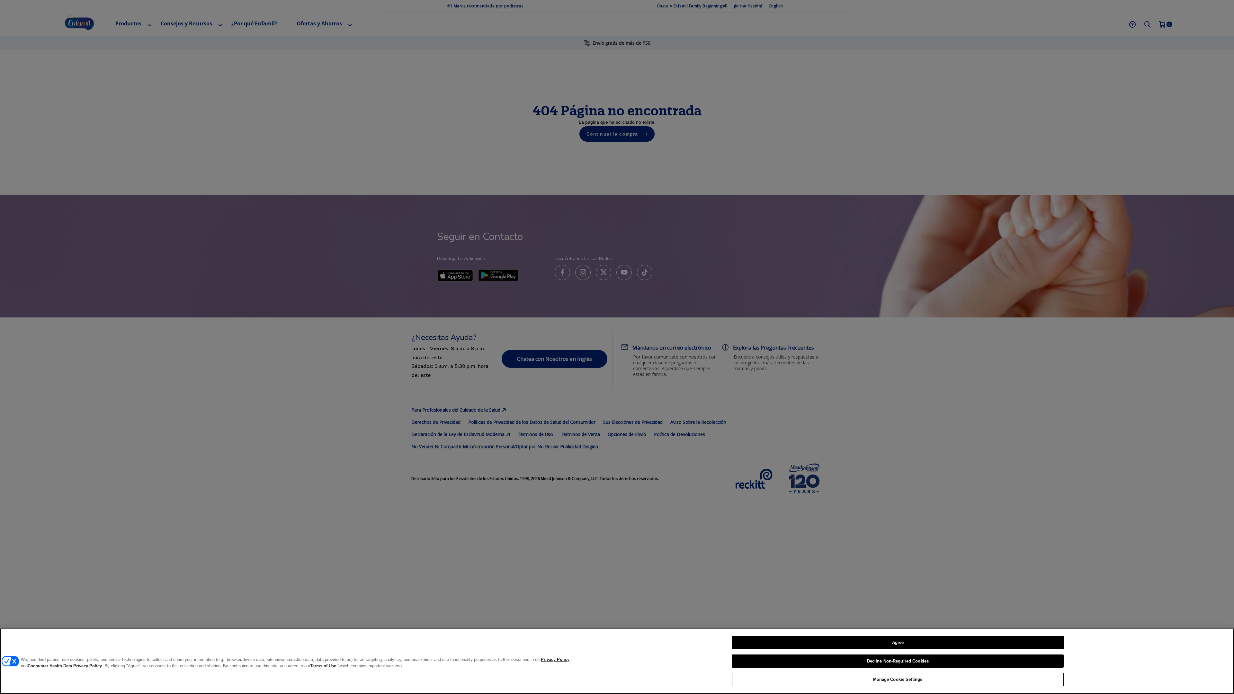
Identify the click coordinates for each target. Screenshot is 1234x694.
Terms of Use (323, 665)
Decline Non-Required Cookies (898, 661)
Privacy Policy (555, 659)
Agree (898, 642)
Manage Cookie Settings (897, 679)
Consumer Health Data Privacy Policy (65, 665)
